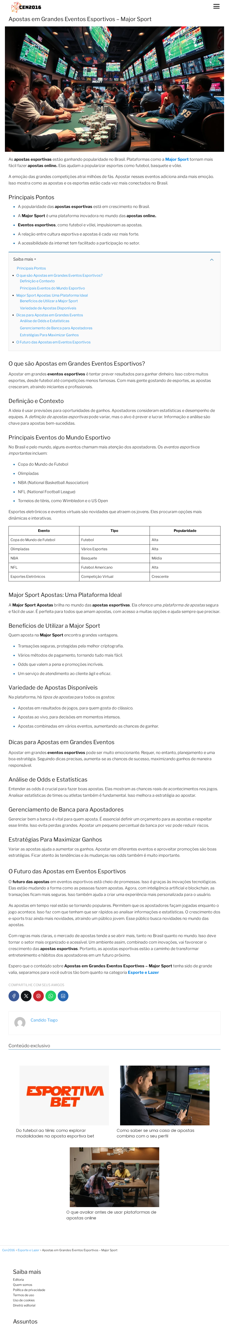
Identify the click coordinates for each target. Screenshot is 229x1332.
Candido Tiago (44, 1020)
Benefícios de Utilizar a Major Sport (49, 301)
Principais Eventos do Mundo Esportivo (52, 288)
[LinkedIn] (63, 996)
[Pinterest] (38, 996)
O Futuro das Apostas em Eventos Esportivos (53, 342)
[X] (26, 996)
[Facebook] (13, 996)
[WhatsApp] (50, 996)
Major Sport (177, 159)
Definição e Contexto (37, 281)
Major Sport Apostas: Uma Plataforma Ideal (52, 295)
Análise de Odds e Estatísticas (44, 321)
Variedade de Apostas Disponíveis (48, 308)
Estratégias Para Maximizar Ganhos (49, 335)
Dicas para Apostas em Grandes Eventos (49, 315)
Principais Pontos (31, 268)
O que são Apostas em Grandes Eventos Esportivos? (59, 275)
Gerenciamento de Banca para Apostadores (56, 328)
